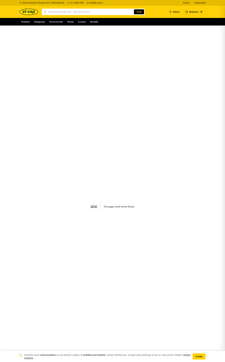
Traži (139, 11)
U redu (199, 356)
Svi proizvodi (56, 21)
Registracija (200, 3)
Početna (25, 21)
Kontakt (94, 21)
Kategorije (39, 21)
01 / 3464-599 (77, 3)
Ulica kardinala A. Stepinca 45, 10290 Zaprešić (43, 3)
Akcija (70, 21)
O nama (82, 21)
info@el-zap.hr (96, 3)
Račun (176, 11)
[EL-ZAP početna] (28, 11)
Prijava (186, 3)
